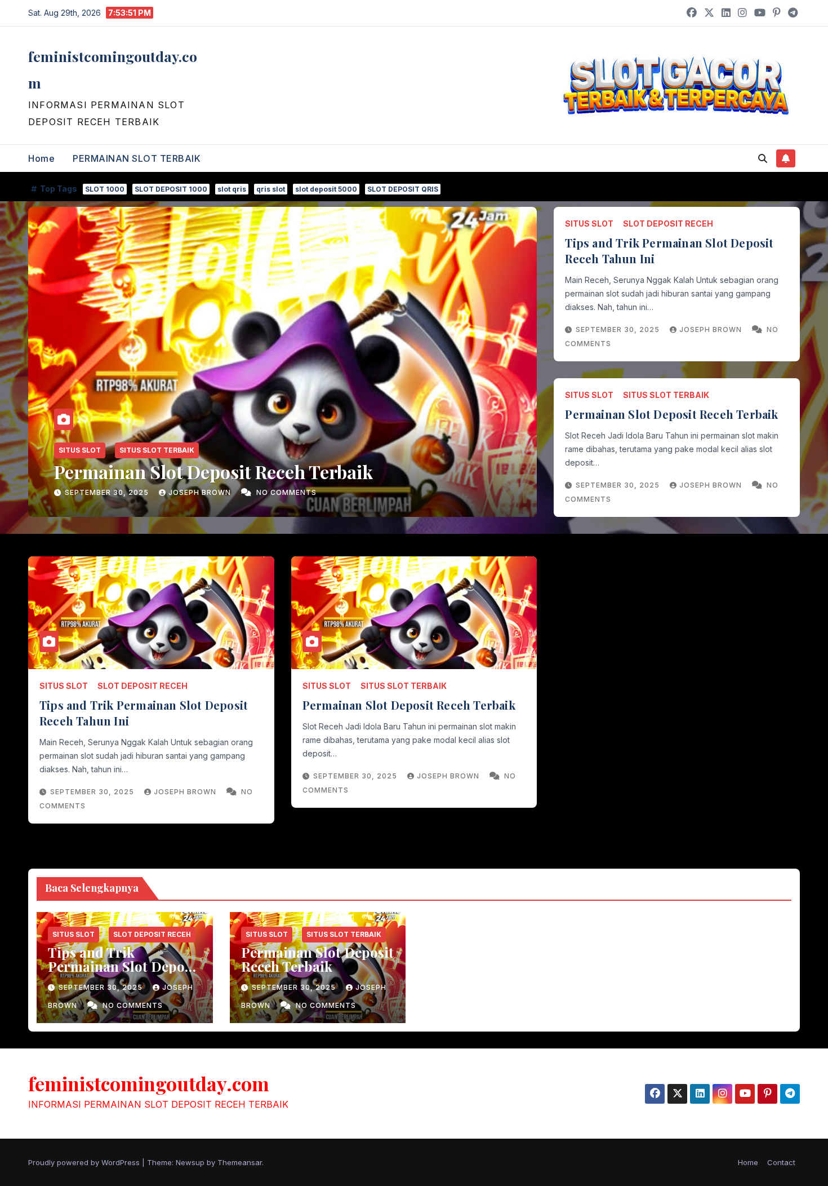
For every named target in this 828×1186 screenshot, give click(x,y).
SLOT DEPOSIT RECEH (668, 223)
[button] (762, 158)
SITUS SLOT (80, 450)
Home (41, 158)
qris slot (270, 189)
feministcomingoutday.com (148, 1083)
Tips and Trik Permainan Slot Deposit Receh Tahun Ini (124, 966)
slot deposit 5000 (326, 189)
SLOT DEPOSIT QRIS (402, 189)
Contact (781, 1162)
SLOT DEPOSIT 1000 (171, 189)
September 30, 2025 (108, 492)
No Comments (286, 492)
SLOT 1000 (104, 189)
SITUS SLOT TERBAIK (156, 450)
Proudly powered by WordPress (85, 1162)
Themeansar (239, 1162)
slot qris (231, 189)
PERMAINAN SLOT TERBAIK (137, 158)
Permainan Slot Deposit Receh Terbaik (213, 471)
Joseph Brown (200, 492)
